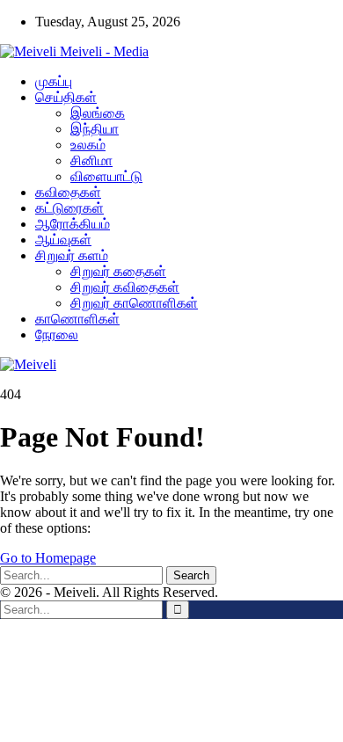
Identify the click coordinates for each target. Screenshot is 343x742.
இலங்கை (97, 112)
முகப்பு (53, 81)
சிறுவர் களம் (71, 255)
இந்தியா (94, 128)
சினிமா (91, 160)
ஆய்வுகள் (63, 239)
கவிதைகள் (68, 192)
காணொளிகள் (77, 318)
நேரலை (56, 334)
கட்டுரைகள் (69, 207)
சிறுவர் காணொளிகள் (134, 302)
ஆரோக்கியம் (72, 223)
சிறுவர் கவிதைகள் (124, 287)
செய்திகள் (66, 97)
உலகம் (88, 144)
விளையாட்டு (106, 176)
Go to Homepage (48, 557)
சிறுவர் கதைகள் (118, 271)
